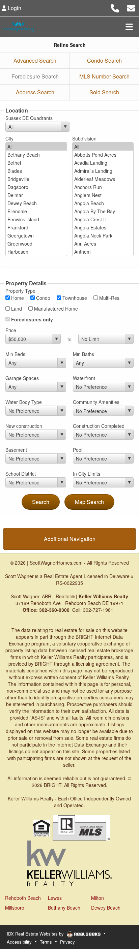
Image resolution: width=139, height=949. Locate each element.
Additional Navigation (69, 539)
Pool (77, 449)
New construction (23, 425)
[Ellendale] (36, 211)
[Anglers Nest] (103, 195)
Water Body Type (23, 402)
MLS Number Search (104, 76)
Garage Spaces (22, 378)
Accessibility (19, 942)
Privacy (67, 942)
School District (20, 473)
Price (10, 330)
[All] (36, 147)
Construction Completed (98, 425)
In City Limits (86, 473)
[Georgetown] (36, 235)
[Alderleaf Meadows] (103, 179)
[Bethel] (36, 163)
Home (17, 297)
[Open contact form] (131, 7)
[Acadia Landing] (103, 163)
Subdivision (84, 138)
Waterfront (84, 378)
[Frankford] (36, 227)
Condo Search (104, 60)
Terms (46, 942)
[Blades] (36, 171)
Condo (42, 297)
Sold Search (104, 92)
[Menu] (129, 27)
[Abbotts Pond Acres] (103, 155)
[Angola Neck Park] (103, 235)
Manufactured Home (55, 308)
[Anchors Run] (103, 187)
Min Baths (83, 354)
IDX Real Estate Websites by (36, 933)
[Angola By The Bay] (103, 211)
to (69, 339)
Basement (16, 449)
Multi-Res (108, 297)
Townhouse (74, 297)
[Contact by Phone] (115, 7)
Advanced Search (34, 60)
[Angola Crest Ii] (103, 219)
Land (16, 308)
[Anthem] (103, 252)
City (9, 138)
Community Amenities (96, 402)
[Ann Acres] (103, 244)
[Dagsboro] (36, 187)
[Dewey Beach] (36, 203)
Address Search (35, 92)
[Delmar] (36, 195)
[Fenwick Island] (36, 219)
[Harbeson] (36, 252)
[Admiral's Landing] (103, 171)
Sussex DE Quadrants (29, 118)
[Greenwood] (36, 244)
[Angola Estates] (103, 227)
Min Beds (15, 354)
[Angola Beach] (103, 203)
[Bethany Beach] (36, 155)
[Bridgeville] (36, 179)
